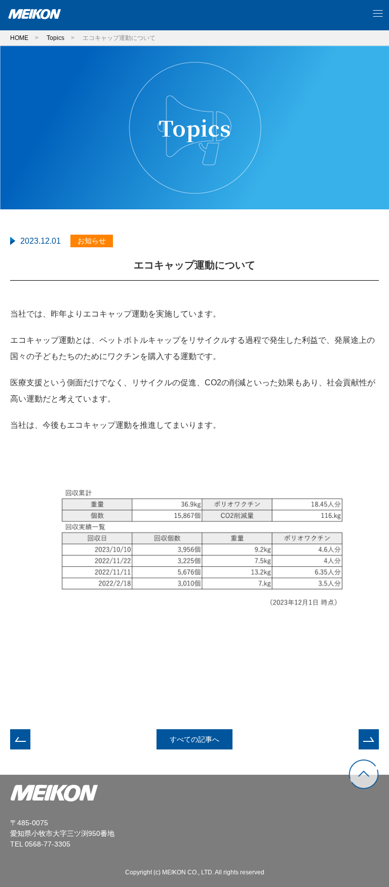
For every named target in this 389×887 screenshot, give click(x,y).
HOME (19, 37)
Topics (55, 37)
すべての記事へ (194, 739)
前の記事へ (20, 739)
